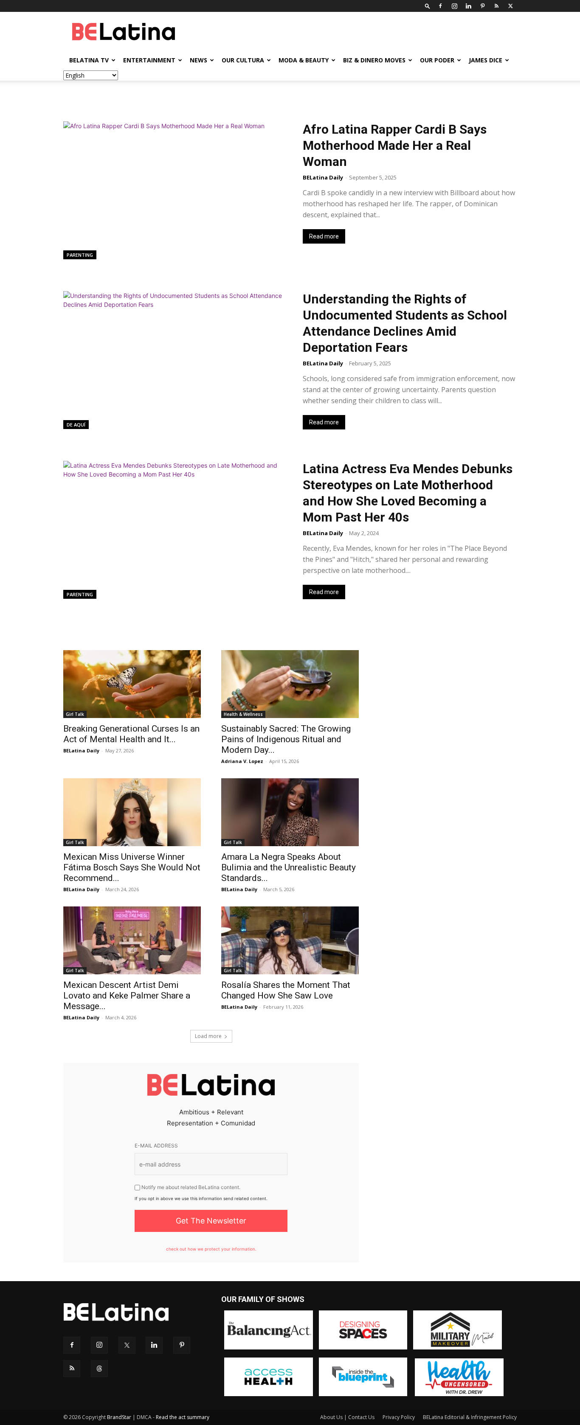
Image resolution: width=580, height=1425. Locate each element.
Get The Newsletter (211, 1220)
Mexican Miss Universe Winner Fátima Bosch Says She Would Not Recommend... (131, 867)
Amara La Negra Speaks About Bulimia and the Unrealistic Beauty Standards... (288, 867)
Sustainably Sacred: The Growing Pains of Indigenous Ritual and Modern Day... (286, 739)
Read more (324, 236)
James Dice (485, 60)
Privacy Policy (399, 1417)
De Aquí (76, 424)
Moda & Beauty (304, 60)
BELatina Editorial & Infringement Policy (470, 1417)
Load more (208, 1036)
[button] (427, 6)
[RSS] (496, 6)
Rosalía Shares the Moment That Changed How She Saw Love (285, 990)
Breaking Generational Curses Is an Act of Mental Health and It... (131, 734)
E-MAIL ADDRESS (156, 1145)
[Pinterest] (482, 6)
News (198, 60)
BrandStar (119, 1417)
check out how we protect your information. (211, 1248)
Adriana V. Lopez (242, 761)
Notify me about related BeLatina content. (190, 1187)
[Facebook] (440, 6)
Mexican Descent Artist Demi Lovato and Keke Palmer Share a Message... (126, 995)
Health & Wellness (243, 714)
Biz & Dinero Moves (374, 60)
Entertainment (149, 60)
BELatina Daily (323, 177)
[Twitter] (510, 6)
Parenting (80, 255)
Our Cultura (243, 60)
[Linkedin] (468, 6)
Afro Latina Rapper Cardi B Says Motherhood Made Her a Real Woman (395, 145)
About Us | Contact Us (347, 1417)
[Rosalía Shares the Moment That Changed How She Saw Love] (290, 940)
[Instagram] (454, 6)
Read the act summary (182, 1417)
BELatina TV (89, 60)
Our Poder (437, 60)
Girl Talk (75, 714)
